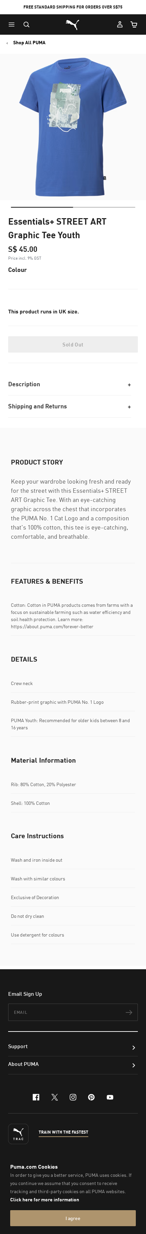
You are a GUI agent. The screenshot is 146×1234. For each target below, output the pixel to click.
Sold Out (72, 344)
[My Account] (119, 24)
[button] (13, 24)
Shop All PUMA (29, 42)
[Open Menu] (13, 24)
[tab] (42, 207)
